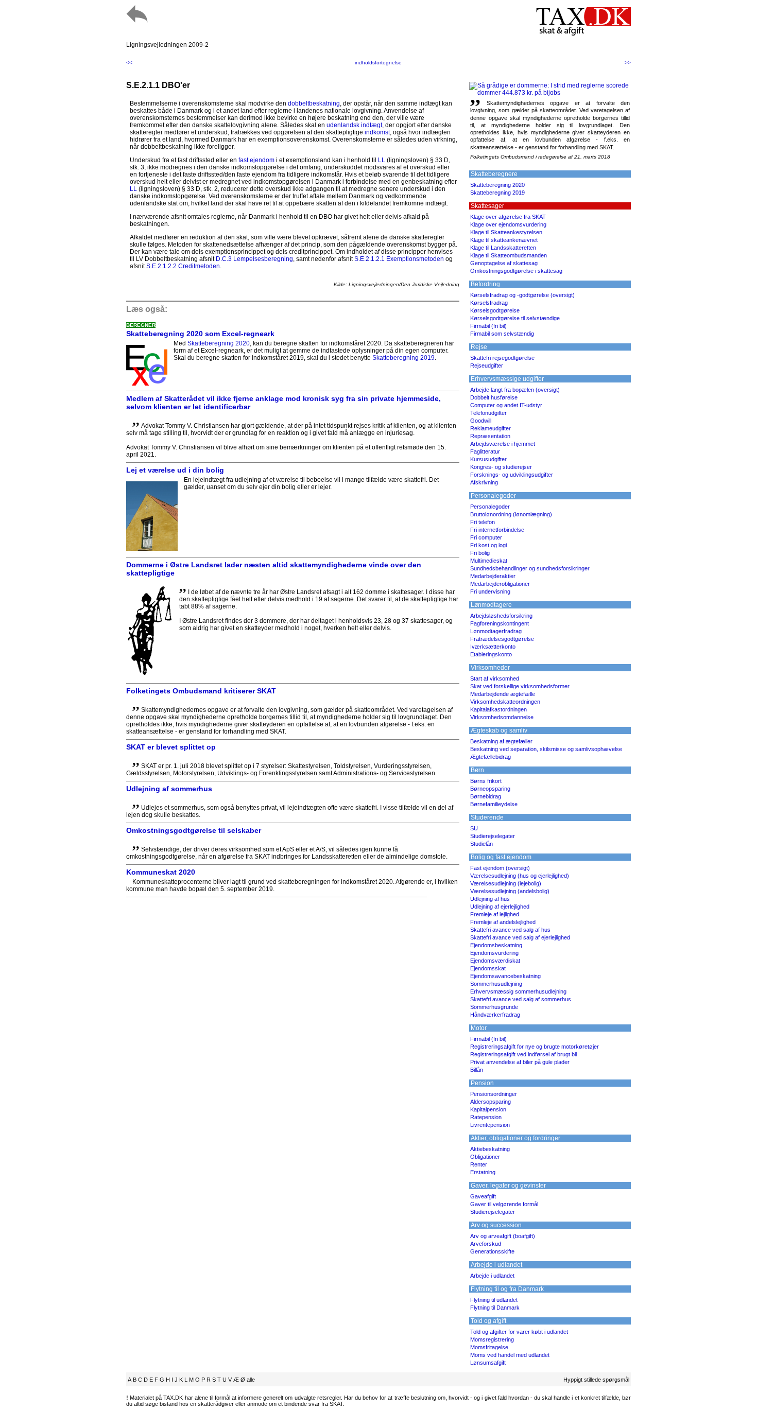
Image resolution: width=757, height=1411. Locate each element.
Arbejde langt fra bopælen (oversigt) (515, 390)
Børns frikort (486, 781)
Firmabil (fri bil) (488, 326)
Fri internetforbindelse (497, 530)
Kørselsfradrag (489, 303)
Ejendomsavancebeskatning (505, 976)
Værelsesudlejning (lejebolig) (505, 883)
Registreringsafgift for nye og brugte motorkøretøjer (534, 1046)
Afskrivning (484, 482)
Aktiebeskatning (490, 1149)
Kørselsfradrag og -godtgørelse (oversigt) (522, 295)
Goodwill (480, 420)
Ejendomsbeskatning (496, 945)
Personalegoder (490, 506)
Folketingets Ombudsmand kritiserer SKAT (201, 691)
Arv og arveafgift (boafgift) (502, 1236)
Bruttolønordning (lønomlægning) (511, 514)
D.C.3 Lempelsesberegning (254, 259)
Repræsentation (490, 436)
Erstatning (482, 1172)
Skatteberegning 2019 (403, 357)
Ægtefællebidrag (490, 757)
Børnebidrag (485, 796)
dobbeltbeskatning (314, 103)
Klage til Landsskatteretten (503, 248)
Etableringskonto (491, 654)
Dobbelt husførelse (494, 397)
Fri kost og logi (488, 545)
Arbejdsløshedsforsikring (501, 616)
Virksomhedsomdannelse (502, 717)
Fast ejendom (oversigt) (500, 868)
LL (381, 160)
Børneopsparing (490, 789)
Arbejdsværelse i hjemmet (502, 444)
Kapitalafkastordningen (498, 709)
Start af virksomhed (494, 678)
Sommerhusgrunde (494, 1007)
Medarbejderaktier (492, 576)
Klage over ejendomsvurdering (508, 224)
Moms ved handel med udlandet (509, 1355)
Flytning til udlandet (494, 1300)
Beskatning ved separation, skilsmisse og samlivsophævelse (546, 749)
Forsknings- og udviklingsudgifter (511, 475)
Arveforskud (485, 1244)
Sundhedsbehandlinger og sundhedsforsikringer (530, 568)
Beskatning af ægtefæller (501, 741)
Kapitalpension (488, 1109)
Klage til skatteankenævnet (504, 240)
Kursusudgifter (488, 459)
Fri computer (486, 537)
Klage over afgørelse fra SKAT (508, 217)
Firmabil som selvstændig (502, 333)
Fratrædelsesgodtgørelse (502, 639)
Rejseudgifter (486, 365)
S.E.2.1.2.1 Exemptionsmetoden (399, 259)
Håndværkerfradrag (495, 1015)
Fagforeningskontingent (499, 623)
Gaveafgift (483, 1196)
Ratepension (486, 1117)
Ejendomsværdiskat (495, 960)
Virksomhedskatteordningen (505, 702)
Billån (476, 1070)
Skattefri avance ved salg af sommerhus (520, 999)
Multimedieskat (488, 561)
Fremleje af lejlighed (494, 914)
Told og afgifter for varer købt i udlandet (519, 1332)
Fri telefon (482, 522)
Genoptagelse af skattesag (504, 263)
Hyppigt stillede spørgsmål (596, 1380)
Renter (478, 1164)
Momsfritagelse (489, 1347)
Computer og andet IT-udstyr (506, 405)
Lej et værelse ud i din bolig (175, 470)
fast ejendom (256, 160)
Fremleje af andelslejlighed (503, 922)
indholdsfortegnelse (378, 62)
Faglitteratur (485, 451)
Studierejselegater (492, 836)
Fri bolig (480, 553)
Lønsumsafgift (488, 1363)
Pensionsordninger (493, 1094)
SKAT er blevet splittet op (171, 747)
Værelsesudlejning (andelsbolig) (509, 891)
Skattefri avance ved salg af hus (510, 930)
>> (628, 62)
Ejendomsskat (488, 968)
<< (129, 62)
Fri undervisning (490, 591)
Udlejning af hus (490, 899)
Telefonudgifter (488, 413)
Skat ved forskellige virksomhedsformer (520, 686)
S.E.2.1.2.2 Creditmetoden (183, 266)
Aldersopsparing (490, 1102)
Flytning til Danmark (495, 1307)
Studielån (481, 844)
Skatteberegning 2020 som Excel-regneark (200, 333)
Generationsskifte (492, 1251)
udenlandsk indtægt (354, 125)
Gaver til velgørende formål (504, 1204)
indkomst (377, 132)
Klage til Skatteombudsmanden (508, 255)
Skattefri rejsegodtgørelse (502, 358)
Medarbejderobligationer (500, 584)
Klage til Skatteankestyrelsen (506, 232)
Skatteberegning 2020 (218, 343)
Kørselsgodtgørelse (495, 310)
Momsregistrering (492, 1339)
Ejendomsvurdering (494, 953)
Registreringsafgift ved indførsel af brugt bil (523, 1054)
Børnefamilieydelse (494, 804)
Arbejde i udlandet (492, 1276)
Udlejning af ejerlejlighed (499, 906)
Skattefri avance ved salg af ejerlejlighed (520, 937)
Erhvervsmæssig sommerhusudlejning (518, 991)
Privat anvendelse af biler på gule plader (520, 1062)
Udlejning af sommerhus (169, 789)
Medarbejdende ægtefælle (502, 694)
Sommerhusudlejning (496, 984)
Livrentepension (490, 1125)
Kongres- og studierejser (501, 467)
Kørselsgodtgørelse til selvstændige (515, 318)
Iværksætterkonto (492, 646)
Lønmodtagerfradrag (496, 631)
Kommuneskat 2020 (160, 872)
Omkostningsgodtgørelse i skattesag (516, 271)
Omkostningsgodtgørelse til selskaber (193, 830)
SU (474, 828)
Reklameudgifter (490, 428)
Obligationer (485, 1157)
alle (251, 1380)
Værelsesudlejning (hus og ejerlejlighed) (519, 876)
